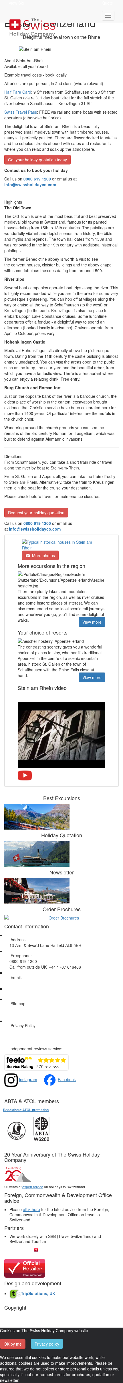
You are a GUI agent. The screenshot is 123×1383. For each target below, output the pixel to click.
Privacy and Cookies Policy (33, 1031)
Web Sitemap (21, 1009)
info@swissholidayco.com (35, 529)
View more (92, 622)
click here (31, 1209)
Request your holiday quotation (36, 512)
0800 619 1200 (37, 523)
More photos (42, 555)
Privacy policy (47, 1344)
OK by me (13, 1344)
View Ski (16, 3)
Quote (107, 3)
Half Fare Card (17, 92)
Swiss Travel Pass (20, 112)
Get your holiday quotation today (37, 159)
